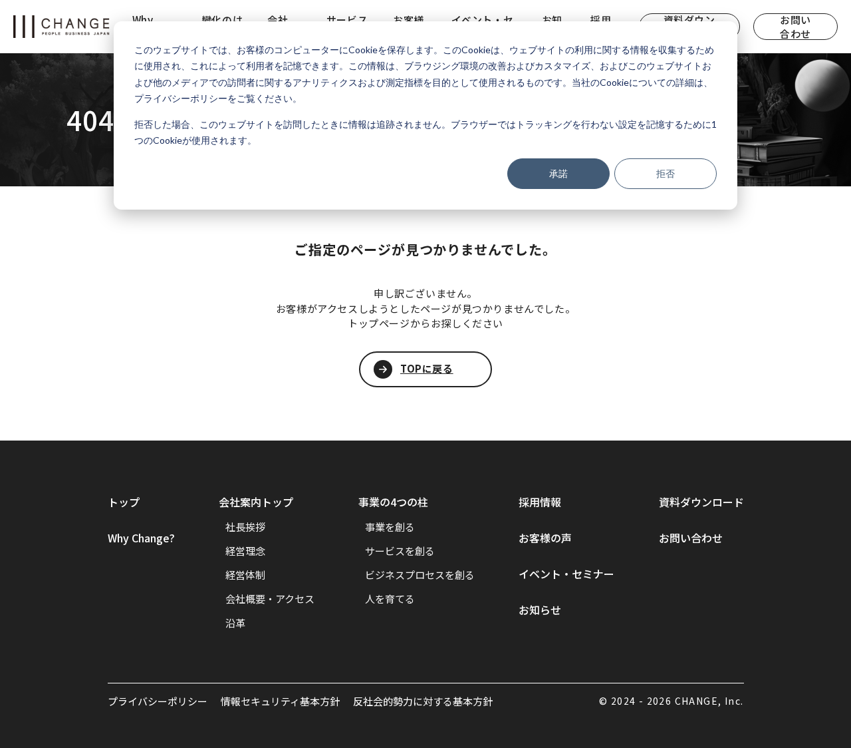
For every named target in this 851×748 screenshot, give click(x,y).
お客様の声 (545, 538)
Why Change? (141, 538)
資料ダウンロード (701, 502)
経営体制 (245, 575)
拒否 (665, 173)
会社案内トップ (256, 502)
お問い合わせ (795, 26)
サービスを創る (400, 551)
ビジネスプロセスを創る (420, 575)
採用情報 (540, 502)
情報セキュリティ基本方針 (280, 701)
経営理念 (245, 551)
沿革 (235, 623)
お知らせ (540, 610)
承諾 (558, 173)
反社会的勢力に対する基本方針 (423, 701)
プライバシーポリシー (157, 701)
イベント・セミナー (566, 574)
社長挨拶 (245, 527)
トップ (124, 502)
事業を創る (390, 527)
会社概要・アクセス (269, 599)
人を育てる (390, 599)
